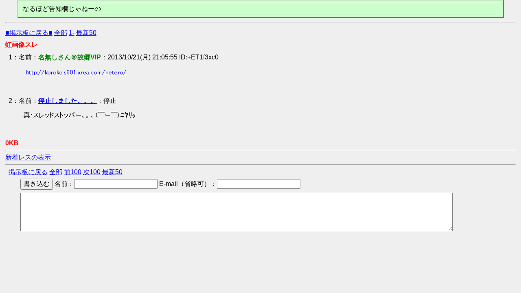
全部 (60, 32)
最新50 (86, 32)
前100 (72, 171)
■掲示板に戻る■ (29, 32)
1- (71, 32)
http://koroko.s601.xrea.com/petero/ (76, 72)
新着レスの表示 (28, 157)
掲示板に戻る (28, 171)
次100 (92, 171)
